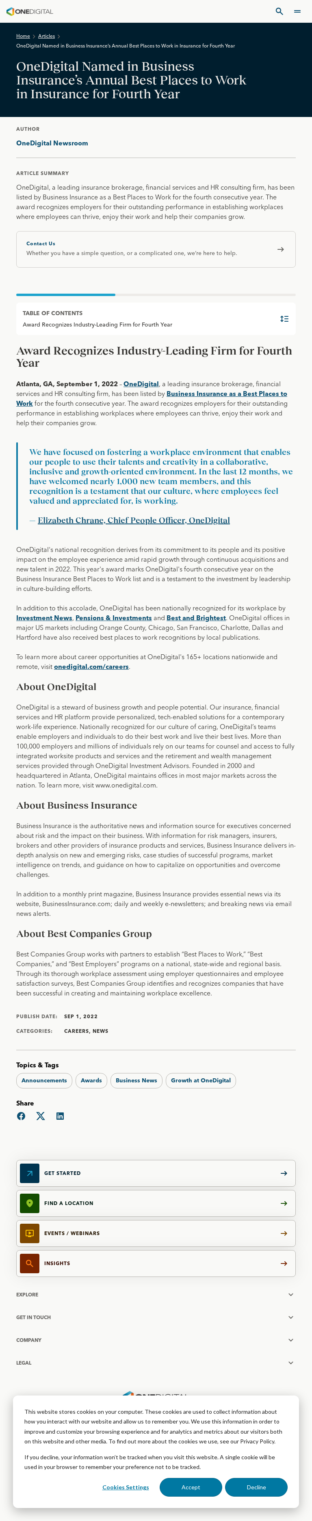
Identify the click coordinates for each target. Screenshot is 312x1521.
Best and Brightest (196, 618)
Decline (256, 1487)
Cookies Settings (125, 1487)
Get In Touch (33, 1317)
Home (23, 36)
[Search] (279, 11)
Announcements (44, 1080)
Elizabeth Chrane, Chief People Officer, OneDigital (134, 520)
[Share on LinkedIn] (60, 1116)
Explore (27, 1295)
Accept (191, 1487)
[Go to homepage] (29, 11)
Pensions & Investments (114, 618)
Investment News (44, 618)
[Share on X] (41, 1116)
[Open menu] (297, 11)
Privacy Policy (257, 1441)
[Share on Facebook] (21, 1116)
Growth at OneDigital (201, 1080)
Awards (91, 1080)
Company (28, 1340)
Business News (136, 1080)
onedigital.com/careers (91, 666)
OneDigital (141, 384)
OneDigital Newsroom (52, 143)
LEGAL (23, 1363)
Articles (46, 36)
